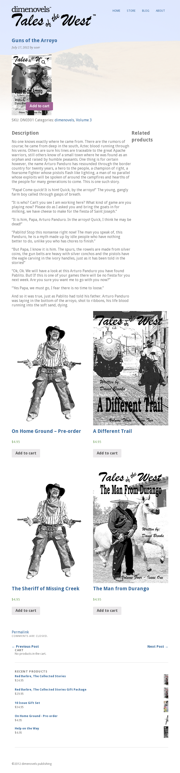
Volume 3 (84, 120)
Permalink (20, 632)
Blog (145, 10)
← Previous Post (25, 646)
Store (131, 10)
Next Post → (157, 646)
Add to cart (39, 106)
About (160, 10)
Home (116, 10)
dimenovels (64, 120)
